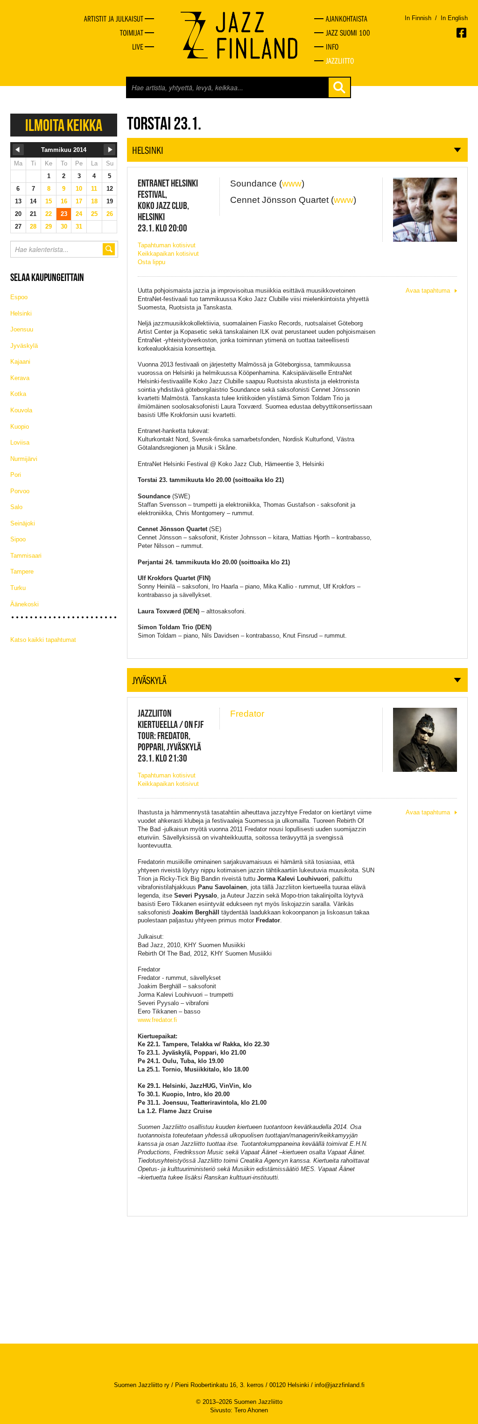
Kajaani (20, 361)
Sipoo (18, 539)
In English (454, 18)
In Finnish (418, 18)
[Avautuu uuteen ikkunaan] (462, 32)
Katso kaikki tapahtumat (43, 639)
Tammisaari (26, 555)
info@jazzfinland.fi (340, 1384)
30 (64, 226)
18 (94, 201)
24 (79, 213)
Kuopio (19, 426)
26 (109, 213)
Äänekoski (24, 604)
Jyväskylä (24, 345)
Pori (15, 474)
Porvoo (19, 491)
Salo (16, 507)
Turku (18, 587)
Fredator (247, 714)
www (292, 183)
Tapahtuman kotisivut (167, 245)
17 (79, 201)
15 (48, 201)
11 (94, 188)
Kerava (19, 377)
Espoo (19, 297)
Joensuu (21, 329)
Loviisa (19, 442)
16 (64, 201)
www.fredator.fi (157, 1019)
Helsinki (21, 313)
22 (48, 213)
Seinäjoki (22, 523)
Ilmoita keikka (63, 125)
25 (94, 213)
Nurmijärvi (23, 458)
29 (48, 226)
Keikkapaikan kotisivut (168, 253)
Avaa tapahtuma (428, 290)
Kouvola (21, 410)
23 (64, 213)
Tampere (22, 571)
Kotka (18, 393)
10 (79, 188)
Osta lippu (151, 262)
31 (79, 226)
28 (33, 226)
